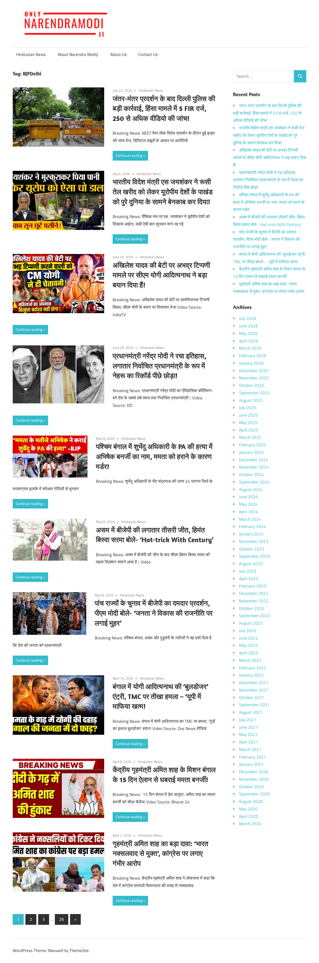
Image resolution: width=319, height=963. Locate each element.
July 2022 (247, 630)
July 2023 (247, 571)
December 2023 (253, 541)
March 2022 (250, 660)
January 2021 (251, 764)
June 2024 (248, 496)
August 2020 (251, 801)
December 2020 (253, 771)
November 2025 (254, 378)
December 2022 (253, 593)
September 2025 (254, 393)
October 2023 (251, 549)
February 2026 (252, 355)
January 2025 (251, 452)
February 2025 (252, 445)
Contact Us (148, 54)
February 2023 (252, 586)
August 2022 (251, 623)
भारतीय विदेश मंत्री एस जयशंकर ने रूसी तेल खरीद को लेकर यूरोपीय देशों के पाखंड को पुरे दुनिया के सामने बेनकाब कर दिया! (163, 191)
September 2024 (254, 482)
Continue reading (129, 155)
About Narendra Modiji (78, 54)
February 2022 (252, 668)
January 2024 (251, 534)
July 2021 (247, 720)
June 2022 (248, 638)
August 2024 (251, 489)
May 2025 (248, 422)
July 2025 (247, 407)
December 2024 (253, 460)
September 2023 (254, 556)
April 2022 (248, 653)
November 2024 (254, 467)
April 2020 (248, 816)
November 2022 (254, 601)
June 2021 (248, 727)
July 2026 (247, 318)
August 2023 (251, 563)
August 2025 (251, 400)
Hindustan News (31, 54)
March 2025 (250, 437)
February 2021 (252, 757)
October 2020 (251, 786)
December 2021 (253, 682)
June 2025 (248, 415)
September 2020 (254, 794)
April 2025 (248, 430)
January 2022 (251, 675)
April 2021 (248, 742)
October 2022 (251, 608)
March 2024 (250, 519)
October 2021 (251, 697)
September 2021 (254, 705)
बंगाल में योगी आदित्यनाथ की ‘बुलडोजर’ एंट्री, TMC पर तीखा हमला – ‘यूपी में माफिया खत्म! (160, 696)
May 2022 (248, 645)
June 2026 (248, 326)
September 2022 (254, 615)
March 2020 (250, 823)
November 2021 (254, 690)
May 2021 (248, 734)
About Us (118, 54)
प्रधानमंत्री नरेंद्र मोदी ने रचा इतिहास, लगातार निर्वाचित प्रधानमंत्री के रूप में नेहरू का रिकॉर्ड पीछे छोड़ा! (159, 365)
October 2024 (251, 474)
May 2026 (248, 333)
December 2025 (253, 370)
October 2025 (251, 385)
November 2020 (254, 779)
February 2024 (252, 526)
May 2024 (248, 504)
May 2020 (248, 809)
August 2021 (251, 712)
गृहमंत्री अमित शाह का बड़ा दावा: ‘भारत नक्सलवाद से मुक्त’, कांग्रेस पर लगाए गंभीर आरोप (160, 853)
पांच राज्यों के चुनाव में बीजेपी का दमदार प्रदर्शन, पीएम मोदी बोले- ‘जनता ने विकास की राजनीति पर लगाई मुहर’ (154, 613)
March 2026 (250, 348)
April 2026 (248, 341)
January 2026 (251, 363)
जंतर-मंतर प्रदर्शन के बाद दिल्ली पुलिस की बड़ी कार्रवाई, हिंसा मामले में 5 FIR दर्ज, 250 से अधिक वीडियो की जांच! (164, 108)
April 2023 (248, 578)
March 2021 (250, 749)
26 (61, 919)
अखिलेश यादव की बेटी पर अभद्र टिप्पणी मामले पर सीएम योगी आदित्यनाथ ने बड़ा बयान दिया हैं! (161, 275)
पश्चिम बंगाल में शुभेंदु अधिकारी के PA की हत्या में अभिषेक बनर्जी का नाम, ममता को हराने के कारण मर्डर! (154, 456)
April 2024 (248, 511)
